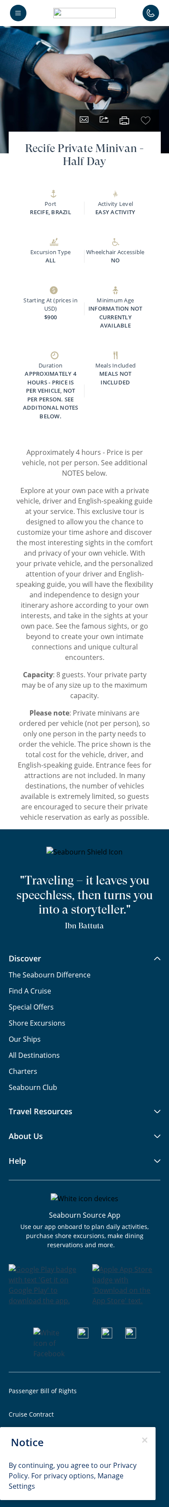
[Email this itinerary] (84, 120)
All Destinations (34, 1055)
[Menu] (18, 13)
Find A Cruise (30, 991)
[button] (84, 13)
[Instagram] (106, 1336)
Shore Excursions (37, 1023)
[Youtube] (83, 1336)
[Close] (144, 1440)
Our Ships (25, 1039)
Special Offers (31, 1007)
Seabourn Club (33, 1087)
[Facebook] (49, 1353)
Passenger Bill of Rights (43, 1391)
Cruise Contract (31, 1414)
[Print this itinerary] (125, 120)
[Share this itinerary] (104, 120)
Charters (23, 1071)
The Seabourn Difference (50, 975)
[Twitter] (130, 1336)
